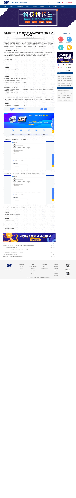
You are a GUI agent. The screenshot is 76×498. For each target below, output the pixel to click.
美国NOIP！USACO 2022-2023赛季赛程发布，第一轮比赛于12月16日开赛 (65, 95)
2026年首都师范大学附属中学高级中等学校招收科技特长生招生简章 (65, 82)
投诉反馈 (56, 275)
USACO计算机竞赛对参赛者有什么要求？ (65, 93)
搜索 (58, 2)
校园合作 (56, 273)
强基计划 (21, 268)
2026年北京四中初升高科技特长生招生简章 (65, 83)
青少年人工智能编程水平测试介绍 (10, 247)
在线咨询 (70, 64)
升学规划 (62, 6)
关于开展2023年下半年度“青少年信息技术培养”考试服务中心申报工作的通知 (19, 245)
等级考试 (42, 6)
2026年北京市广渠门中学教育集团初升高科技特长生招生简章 (65, 80)
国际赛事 (27, 6)
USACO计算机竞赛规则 (62, 92)
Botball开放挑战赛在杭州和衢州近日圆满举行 (65, 97)
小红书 (61, 67)
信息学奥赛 (35, 6)
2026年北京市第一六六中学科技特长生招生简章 (65, 76)
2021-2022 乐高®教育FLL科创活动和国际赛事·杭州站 (65, 99)
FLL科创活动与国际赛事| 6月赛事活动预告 (65, 100)
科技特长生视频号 (67, 276)
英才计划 (21, 270)
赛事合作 (56, 270)
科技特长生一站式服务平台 (9, 269)
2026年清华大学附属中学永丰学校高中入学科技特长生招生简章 (65, 85)
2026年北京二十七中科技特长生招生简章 (65, 78)
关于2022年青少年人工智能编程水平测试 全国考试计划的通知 (16, 249)
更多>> (54, 243)
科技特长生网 (67, 269)
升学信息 (11, 6)
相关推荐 (4, 243)
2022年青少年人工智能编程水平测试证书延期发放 (13, 256)
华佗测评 (55, 6)
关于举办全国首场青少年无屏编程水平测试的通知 (13, 252)
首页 (5, 6)
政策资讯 (48, 6)
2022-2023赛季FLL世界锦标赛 (63, 90)
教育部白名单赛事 (19, 6)
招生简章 (21, 266)
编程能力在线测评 (44, 268)
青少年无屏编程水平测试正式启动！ (10, 254)
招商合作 (56, 266)
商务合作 (56, 268)
